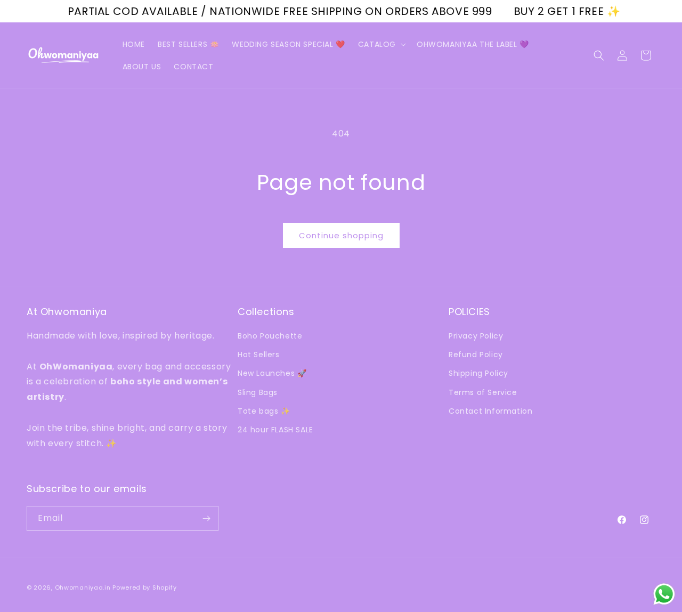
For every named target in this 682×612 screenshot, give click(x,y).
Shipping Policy (478, 373)
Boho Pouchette (270, 336)
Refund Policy (476, 354)
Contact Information (490, 411)
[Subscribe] (206, 518)
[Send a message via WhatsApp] (664, 594)
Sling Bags (258, 392)
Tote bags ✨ (264, 411)
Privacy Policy (476, 336)
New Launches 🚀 (272, 373)
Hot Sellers (259, 354)
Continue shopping (341, 235)
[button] (381, 44)
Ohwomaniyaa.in (83, 587)
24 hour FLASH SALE (275, 429)
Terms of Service (483, 392)
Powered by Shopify (144, 587)
